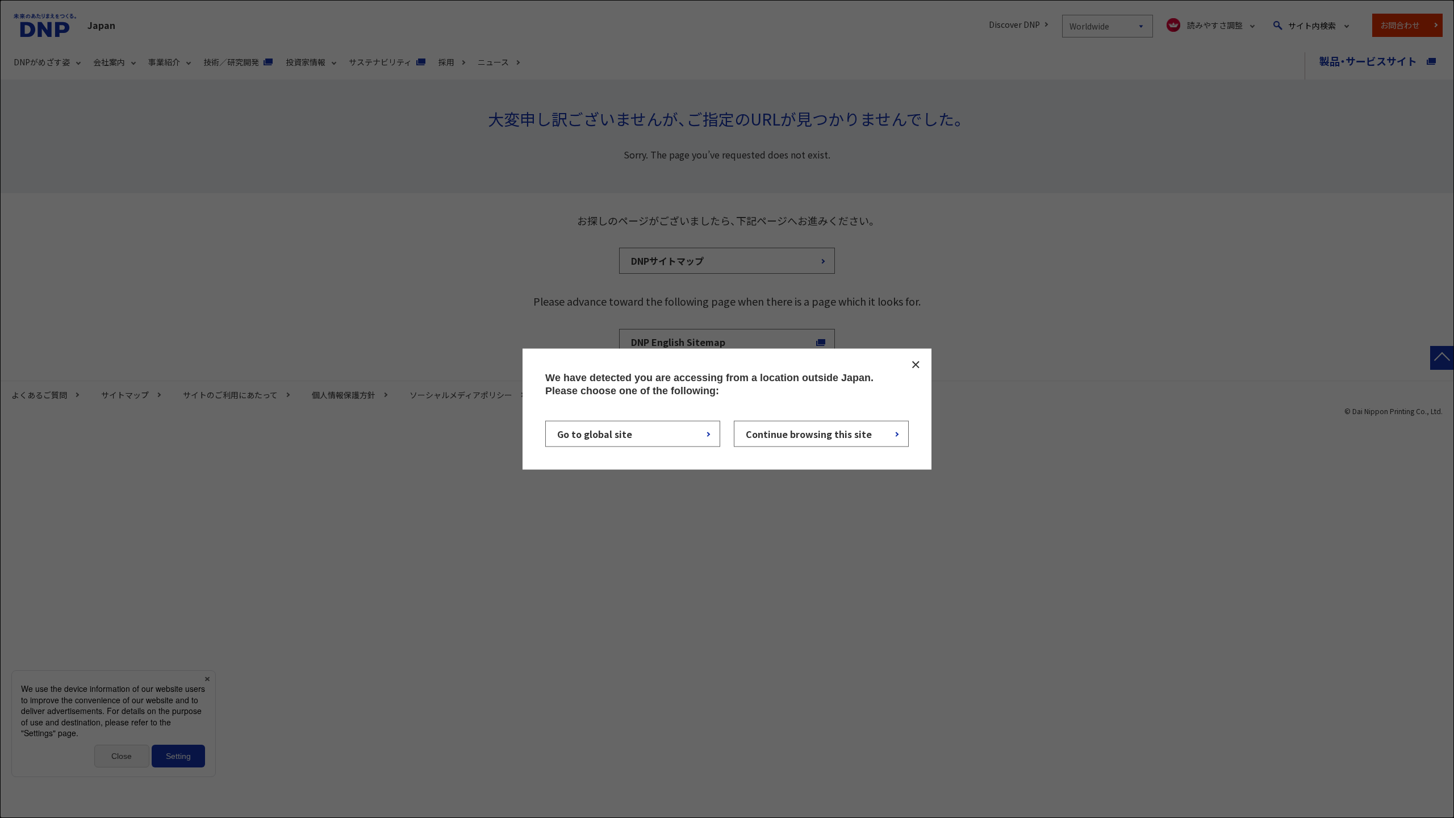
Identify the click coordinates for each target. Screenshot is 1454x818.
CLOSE (915, 365)
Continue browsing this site (809, 433)
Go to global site (594, 433)
